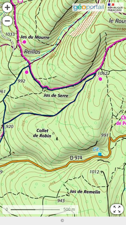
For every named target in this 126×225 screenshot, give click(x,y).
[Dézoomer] (7, 21)
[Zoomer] (7, 7)
